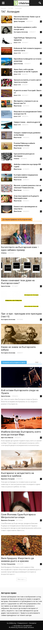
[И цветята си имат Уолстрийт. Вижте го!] (6, 93)
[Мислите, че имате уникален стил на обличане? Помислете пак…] (6, 188)
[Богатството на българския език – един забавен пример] (21, 234)
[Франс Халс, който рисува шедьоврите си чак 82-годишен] (6, 72)
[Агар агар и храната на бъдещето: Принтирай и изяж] (6, 199)
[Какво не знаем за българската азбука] (21, 334)
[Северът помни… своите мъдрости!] (6, 125)
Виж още (21, 579)
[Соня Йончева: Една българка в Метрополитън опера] (21, 501)
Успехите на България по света (13, 362)
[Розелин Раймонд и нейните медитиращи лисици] (6, 146)
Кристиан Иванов (7, 437)
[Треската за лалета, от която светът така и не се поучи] (6, 83)
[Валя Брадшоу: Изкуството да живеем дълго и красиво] (21, 545)
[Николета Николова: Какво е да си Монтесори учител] (6, 19)
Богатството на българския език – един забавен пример (20, 248)
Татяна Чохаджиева (8, 564)
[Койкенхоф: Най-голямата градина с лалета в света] (6, 51)
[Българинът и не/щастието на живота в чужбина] (21, 460)
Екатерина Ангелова (21, 32)
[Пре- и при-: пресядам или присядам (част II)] (21, 301)
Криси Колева (18, 63)
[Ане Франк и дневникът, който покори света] (6, 30)
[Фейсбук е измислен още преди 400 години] (6, 167)
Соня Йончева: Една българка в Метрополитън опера (18, 516)
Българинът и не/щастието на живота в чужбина (17, 474)
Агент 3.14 (17, 42)
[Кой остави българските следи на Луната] (21, 377)
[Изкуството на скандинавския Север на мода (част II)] (6, 114)
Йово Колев (17, 106)
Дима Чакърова (19, 21)
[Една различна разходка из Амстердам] (6, 156)
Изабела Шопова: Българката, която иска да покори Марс (21, 433)
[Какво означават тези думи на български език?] (21, 267)
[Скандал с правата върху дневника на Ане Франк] (6, 135)
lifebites (16, 158)
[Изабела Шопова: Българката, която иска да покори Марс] (21, 419)
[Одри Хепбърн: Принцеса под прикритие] (6, 40)
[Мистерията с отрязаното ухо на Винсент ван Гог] (6, 104)
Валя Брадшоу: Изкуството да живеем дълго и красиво (17, 559)
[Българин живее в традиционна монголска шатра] (6, 177)
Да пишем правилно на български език (16, 219)
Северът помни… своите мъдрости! (27, 122)
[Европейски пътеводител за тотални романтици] (6, 61)
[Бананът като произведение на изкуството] (6, 209)
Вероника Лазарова (8, 479)
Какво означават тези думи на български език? (18, 282)
